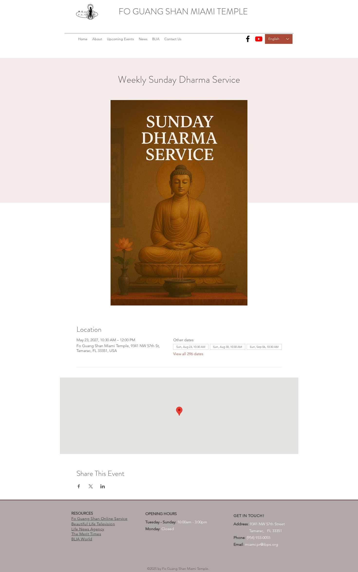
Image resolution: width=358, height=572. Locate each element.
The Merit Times (86, 534)
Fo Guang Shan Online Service (99, 518)
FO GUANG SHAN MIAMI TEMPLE (183, 11)
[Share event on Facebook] (78, 486)
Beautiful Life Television (93, 524)
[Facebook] (248, 39)
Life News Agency (87, 529)
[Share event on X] (90, 486)
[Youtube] (258, 39)
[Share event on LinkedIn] (102, 486)
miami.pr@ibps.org (261, 544)
